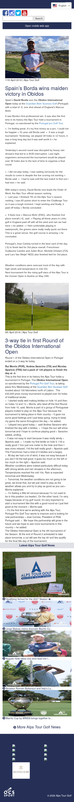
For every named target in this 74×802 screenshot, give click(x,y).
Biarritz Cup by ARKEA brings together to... (28, 718)
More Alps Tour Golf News (38, 726)
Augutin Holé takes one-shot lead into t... (27, 658)
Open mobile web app (37, 25)
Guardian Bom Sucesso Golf (41, 103)
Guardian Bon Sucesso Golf (52, 387)
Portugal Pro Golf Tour (42, 383)
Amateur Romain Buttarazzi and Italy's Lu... (29, 688)
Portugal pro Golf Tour (51, 123)
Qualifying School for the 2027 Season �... (29, 599)
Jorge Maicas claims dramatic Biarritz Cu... (28, 628)
